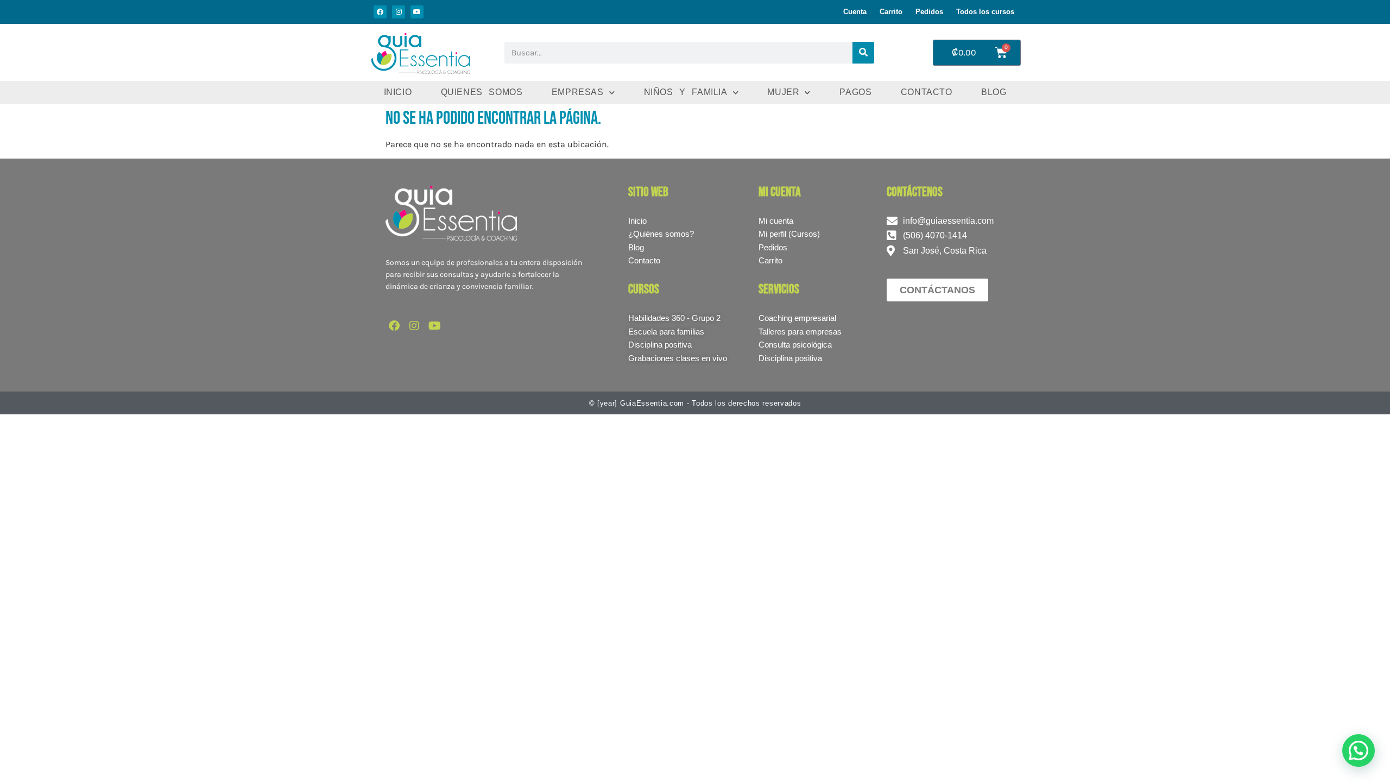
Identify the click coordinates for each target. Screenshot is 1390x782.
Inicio (398, 92)
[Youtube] (417, 11)
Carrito (891, 12)
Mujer (783, 92)
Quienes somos (482, 92)
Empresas (578, 92)
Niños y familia (686, 92)
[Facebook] (380, 11)
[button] (1358, 750)
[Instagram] (398, 11)
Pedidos (929, 12)
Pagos (855, 92)
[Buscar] (863, 53)
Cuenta (855, 12)
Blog (993, 92)
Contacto (926, 92)
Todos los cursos (985, 12)
